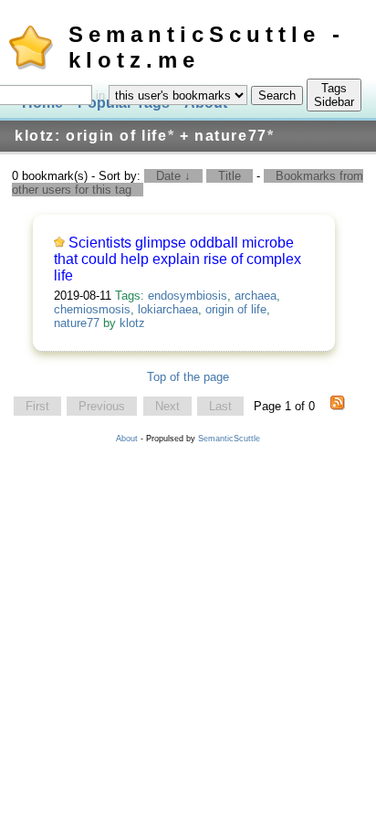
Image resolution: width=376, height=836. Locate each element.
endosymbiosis (187, 295)
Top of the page (188, 377)
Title (229, 176)
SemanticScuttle (229, 438)
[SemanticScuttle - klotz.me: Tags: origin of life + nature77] (338, 407)
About (127, 438)
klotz (132, 323)
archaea (256, 295)
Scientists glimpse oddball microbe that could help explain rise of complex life (177, 259)
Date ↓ (173, 176)
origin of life (235, 309)
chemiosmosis (92, 309)
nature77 (76, 323)
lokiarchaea (168, 309)
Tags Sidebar (334, 95)
